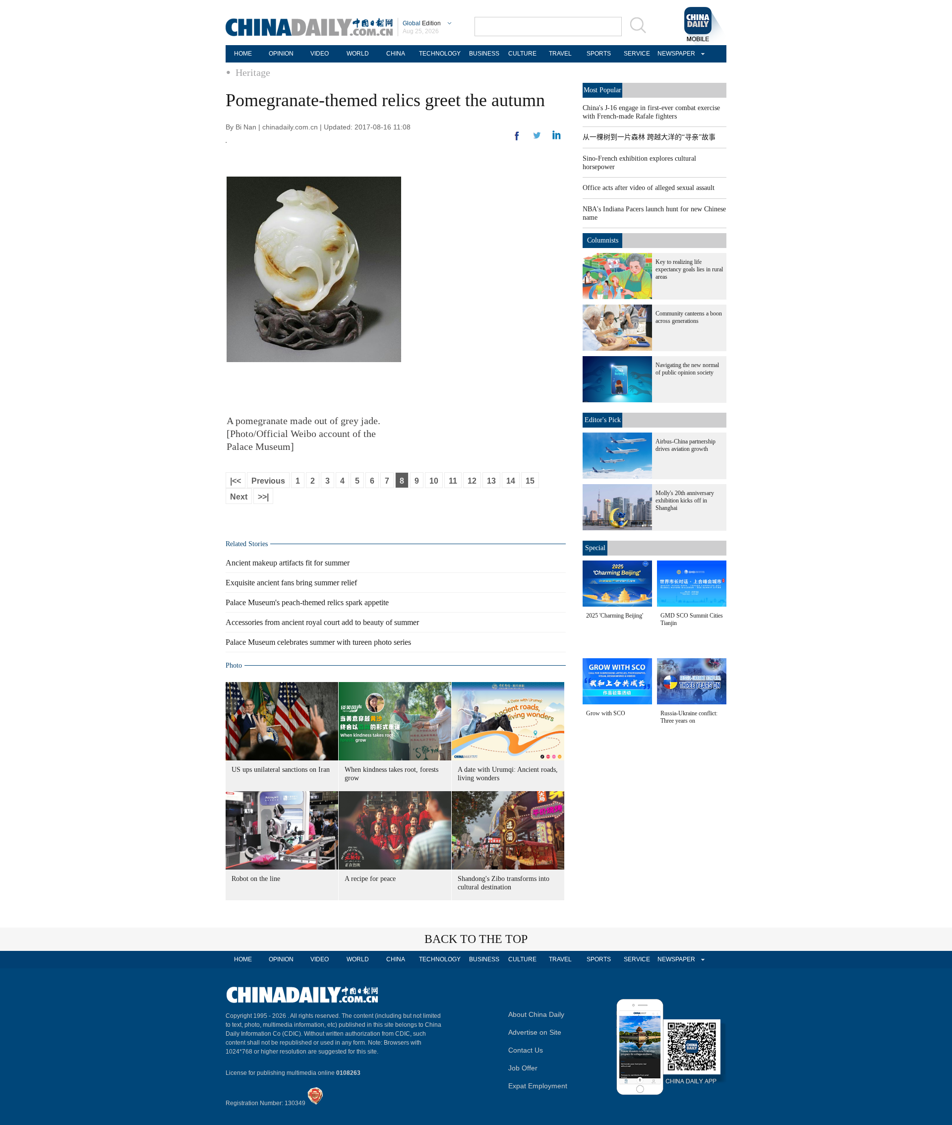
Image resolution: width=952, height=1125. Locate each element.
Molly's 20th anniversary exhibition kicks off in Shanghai (684, 500)
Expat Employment (537, 1086)
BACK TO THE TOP (476, 939)
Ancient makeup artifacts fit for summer (288, 563)
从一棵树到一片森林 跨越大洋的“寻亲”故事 (649, 137)
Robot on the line (256, 878)
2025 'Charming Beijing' (614, 615)
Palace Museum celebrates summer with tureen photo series (318, 642)
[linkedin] (537, 138)
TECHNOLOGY (440, 53)
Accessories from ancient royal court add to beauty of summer (322, 622)
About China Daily (536, 1014)
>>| (263, 497)
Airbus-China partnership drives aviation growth (685, 445)
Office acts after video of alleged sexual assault (648, 187)
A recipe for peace (370, 878)
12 (472, 481)
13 (491, 481)
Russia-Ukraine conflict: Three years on (688, 717)
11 (453, 481)
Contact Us (525, 1050)
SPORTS (599, 53)
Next (238, 497)
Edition (422, 23)
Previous (268, 481)
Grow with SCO (605, 713)
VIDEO (319, 53)
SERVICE (637, 53)
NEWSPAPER (674, 53)
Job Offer (522, 1068)
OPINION (281, 53)
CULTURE (522, 53)
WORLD (358, 53)
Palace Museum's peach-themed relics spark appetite (307, 602)
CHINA (395, 53)
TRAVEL (560, 53)
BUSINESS (484, 53)
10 (433, 481)
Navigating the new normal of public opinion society (687, 369)
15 (530, 481)
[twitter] (556, 137)
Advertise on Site (534, 1032)
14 (510, 481)
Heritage (253, 72)
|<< (235, 481)
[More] (517, 139)
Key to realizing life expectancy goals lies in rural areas (689, 269)
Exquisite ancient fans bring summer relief (291, 582)
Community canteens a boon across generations (688, 317)
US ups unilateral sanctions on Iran (281, 769)
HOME (243, 53)
